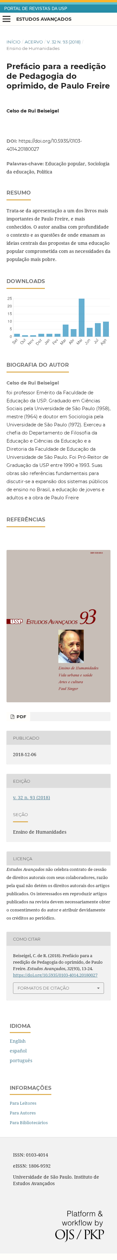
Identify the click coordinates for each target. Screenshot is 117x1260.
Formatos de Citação (43, 988)
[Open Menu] (6, 19)
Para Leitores (23, 1103)
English (18, 1041)
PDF (20, 716)
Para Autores (23, 1113)
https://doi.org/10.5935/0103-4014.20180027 (55, 975)
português (21, 1060)
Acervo (34, 41)
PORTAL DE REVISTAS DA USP (35, 8)
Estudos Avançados (44, 19)
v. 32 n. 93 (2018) (64, 41)
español (18, 1051)
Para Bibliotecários (29, 1122)
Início (13, 41)
